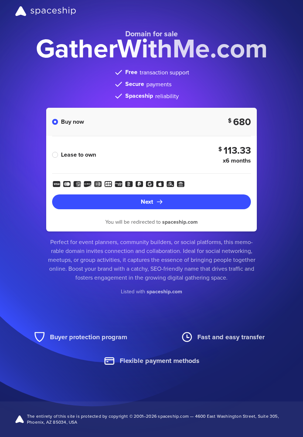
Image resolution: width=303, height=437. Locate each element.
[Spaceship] (45, 11)
